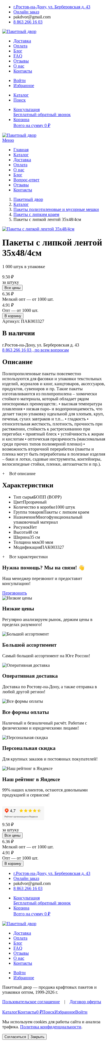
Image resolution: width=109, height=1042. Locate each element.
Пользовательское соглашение (31, 1001)
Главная (21, 149)
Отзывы (21, 61)
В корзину (12, 316)
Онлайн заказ (26, 11)
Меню (8, 140)
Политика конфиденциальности (50, 1026)
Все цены (12, 288)
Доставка (22, 40)
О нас (18, 66)
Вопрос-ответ (26, 179)
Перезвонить (14, 593)
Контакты (22, 71)
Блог (17, 51)
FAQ (17, 56)
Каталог (21, 154)
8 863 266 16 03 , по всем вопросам (35, 350)
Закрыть (37, 1037)
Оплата (20, 46)
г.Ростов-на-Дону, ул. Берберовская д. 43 (51, 6)
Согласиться (15, 1037)
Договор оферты (85, 1001)
